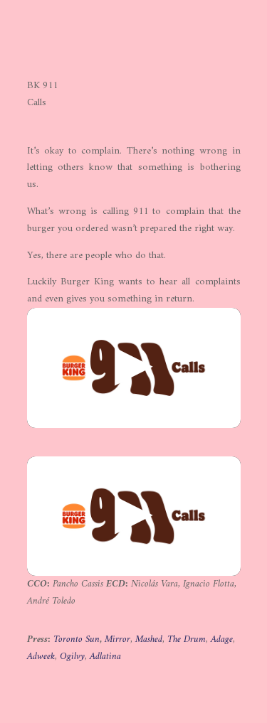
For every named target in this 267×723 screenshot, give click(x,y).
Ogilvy (72, 656)
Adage (222, 639)
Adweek (41, 656)
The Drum (186, 639)
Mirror (117, 639)
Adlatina (105, 656)
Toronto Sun (76, 639)
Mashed (148, 639)
